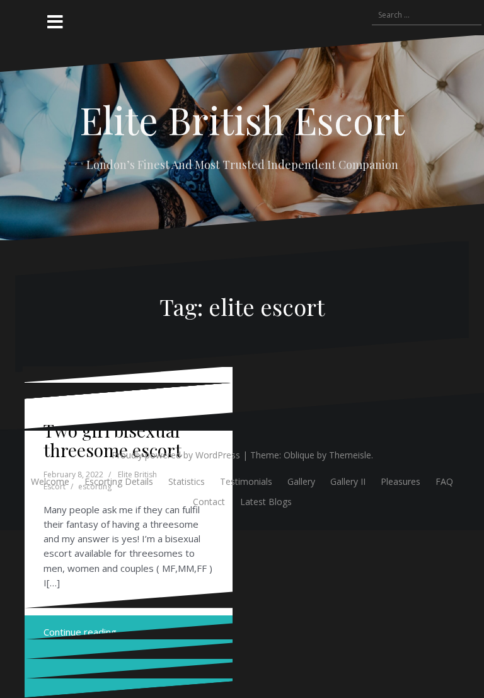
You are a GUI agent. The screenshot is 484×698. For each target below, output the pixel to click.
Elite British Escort (242, 119)
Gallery (301, 481)
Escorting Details (118, 481)
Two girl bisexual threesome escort (112, 440)
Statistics (186, 481)
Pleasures (400, 481)
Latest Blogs (266, 502)
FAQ (444, 481)
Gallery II (348, 481)
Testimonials (246, 481)
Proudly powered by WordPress (176, 455)
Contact (209, 502)
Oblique (299, 455)
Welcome (50, 481)
